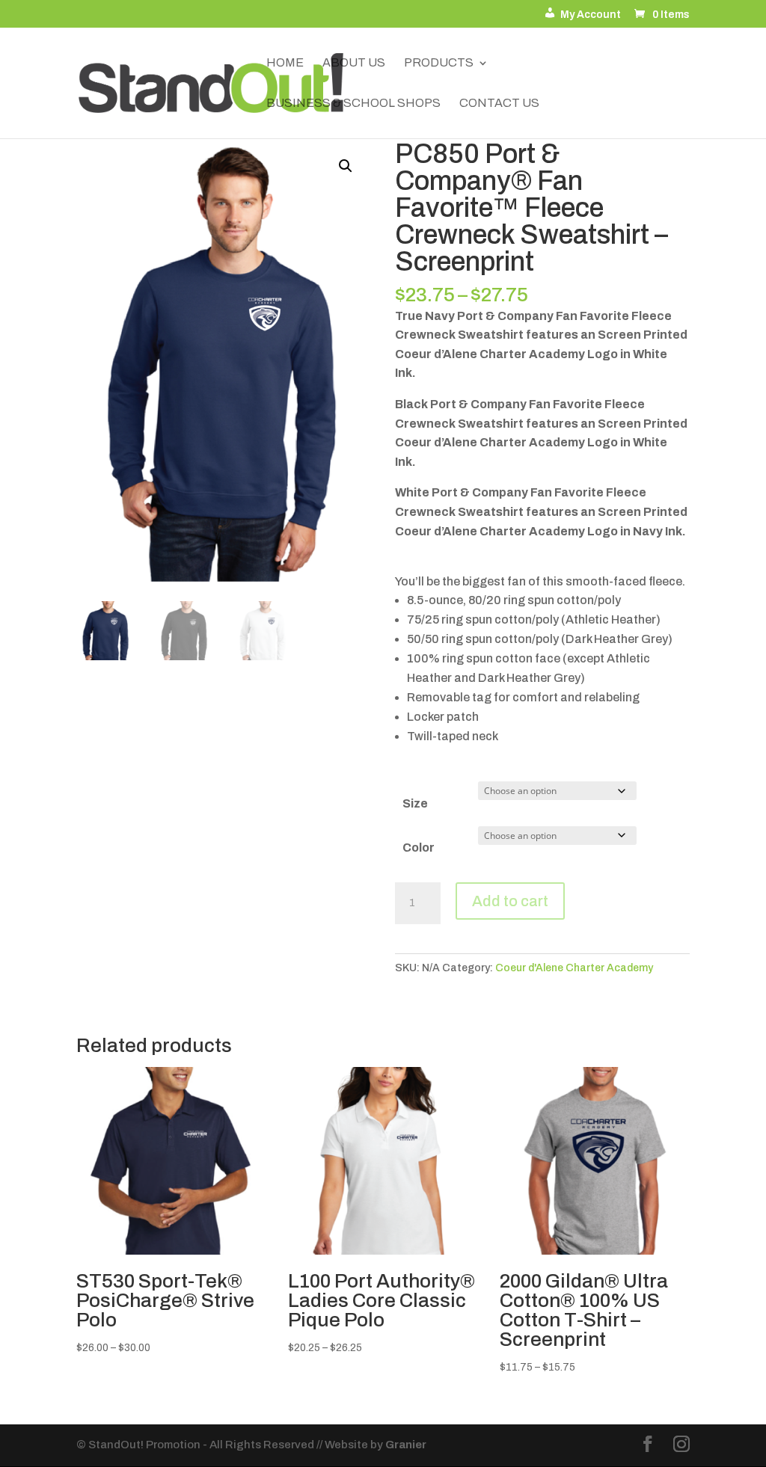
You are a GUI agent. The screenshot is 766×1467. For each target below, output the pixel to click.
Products (439, 63)
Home (285, 63)
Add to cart (510, 901)
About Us (353, 63)
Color (418, 847)
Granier (405, 1445)
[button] (345, 166)
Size (415, 803)
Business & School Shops (353, 103)
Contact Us (499, 103)
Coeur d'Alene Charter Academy (574, 968)
